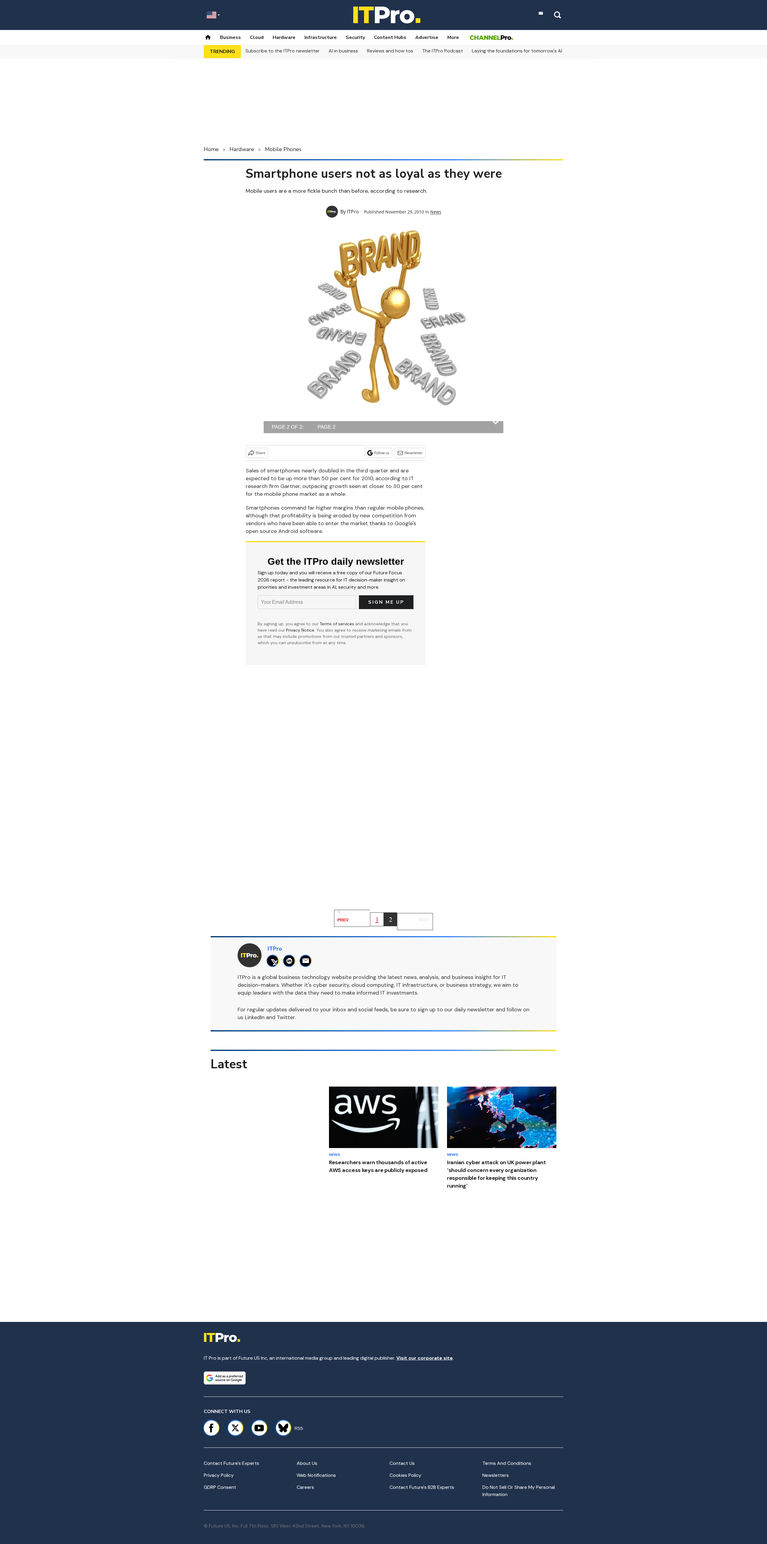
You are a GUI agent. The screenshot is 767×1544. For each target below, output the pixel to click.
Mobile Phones (283, 149)
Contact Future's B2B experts (421, 1487)
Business (230, 37)
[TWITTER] (274, 961)
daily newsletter (474, 1009)
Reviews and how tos (390, 51)
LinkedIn (255, 1017)
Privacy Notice (300, 630)
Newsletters (495, 1475)
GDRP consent (220, 1487)
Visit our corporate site (424, 1358)
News (435, 212)
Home (211, 149)
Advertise (426, 37)
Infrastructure (320, 37)
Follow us (381, 452)
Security (355, 37)
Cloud (257, 37)
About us (307, 1463)
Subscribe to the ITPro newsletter (282, 51)
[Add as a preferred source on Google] (225, 1378)
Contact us (402, 1463)
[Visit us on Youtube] (259, 1428)
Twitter (286, 1017)
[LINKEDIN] (291, 961)
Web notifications (316, 1475)
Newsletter (413, 452)
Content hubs (390, 37)
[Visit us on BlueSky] (281, 1428)
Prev (342, 920)
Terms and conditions (506, 1463)
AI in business (343, 51)
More (453, 37)
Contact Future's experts (231, 1463)
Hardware (284, 37)
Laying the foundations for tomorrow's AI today (524, 51)
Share (260, 452)
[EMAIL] (307, 961)
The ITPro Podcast (442, 51)
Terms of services (337, 623)
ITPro (353, 211)
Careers (305, 1487)
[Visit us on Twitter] (235, 1428)
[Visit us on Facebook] (211, 1428)
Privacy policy (219, 1475)
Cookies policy (405, 1475)
